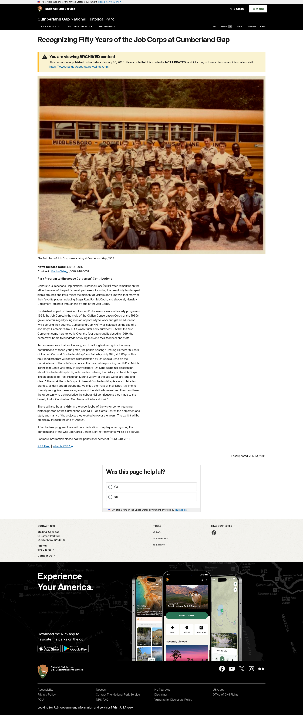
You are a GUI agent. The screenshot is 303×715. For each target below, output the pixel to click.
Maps (239, 26)
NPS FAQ (102, 699)
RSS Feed (44, 446)
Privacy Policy (47, 694)
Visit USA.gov (123, 707)
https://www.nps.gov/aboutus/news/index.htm (79, 66)
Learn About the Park (78, 26)
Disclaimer (160, 694)
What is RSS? (62, 446)
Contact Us (45, 555)
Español (160, 544)
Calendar (251, 26)
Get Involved (106, 26)
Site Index (162, 538)
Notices (101, 689)
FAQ (158, 532)
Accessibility (45, 689)
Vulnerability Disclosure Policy (173, 699)
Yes (116, 486)
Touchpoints (181, 509)
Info (214, 26)
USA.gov (218, 689)
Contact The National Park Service (118, 694)
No (116, 497)
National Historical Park (76, 19)
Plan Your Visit (49, 26)
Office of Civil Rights (225, 694)
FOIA (41, 699)
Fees (262, 26)
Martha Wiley (59, 271)
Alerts (226, 26)
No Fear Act (162, 689)
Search (238, 9)
